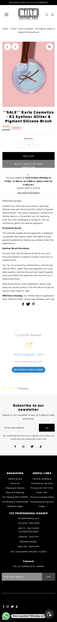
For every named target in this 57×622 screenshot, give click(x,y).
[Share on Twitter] (28, 305)
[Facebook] (15, 447)
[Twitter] (32, 447)
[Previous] (7, 46)
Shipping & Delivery (15, 488)
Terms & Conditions (41, 479)
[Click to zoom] (49, 46)
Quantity (28, 138)
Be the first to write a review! (28, 369)
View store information (28, 192)
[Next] (15, 46)
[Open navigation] (8, 14)
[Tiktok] (40, 447)
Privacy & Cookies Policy (42, 497)
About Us (15, 483)
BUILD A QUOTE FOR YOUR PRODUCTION (28, 165)
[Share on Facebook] (23, 305)
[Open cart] (52, 14)
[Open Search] (46, 14)
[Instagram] (23, 447)
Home (5, 28)
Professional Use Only (41, 483)
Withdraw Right (15, 506)
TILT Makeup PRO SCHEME (15, 497)
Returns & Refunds (15, 492)
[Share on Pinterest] (33, 305)
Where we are (15, 479)
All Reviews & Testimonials (15, 501)
